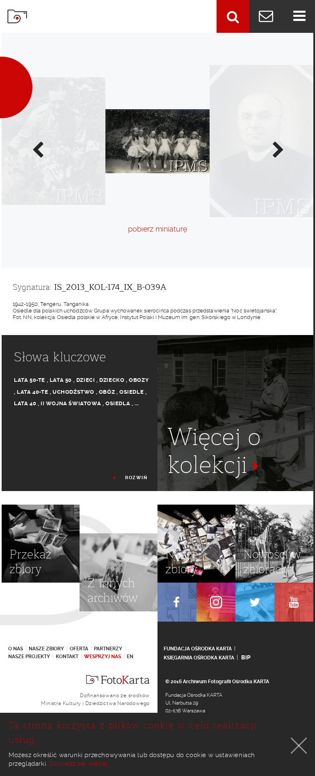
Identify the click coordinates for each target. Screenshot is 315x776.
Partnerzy (108, 649)
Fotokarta (17, 16)
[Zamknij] (299, 745)
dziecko (111, 380)
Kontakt (67, 656)
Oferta (79, 649)
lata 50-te (29, 380)
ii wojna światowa (71, 403)
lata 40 (25, 403)
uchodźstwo (73, 392)
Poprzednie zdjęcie (37, 149)
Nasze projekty (29, 656)
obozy (139, 380)
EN (130, 656)
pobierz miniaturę (157, 229)
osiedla (117, 403)
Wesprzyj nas (102, 656)
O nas (15, 649)
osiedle (131, 392)
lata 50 (61, 380)
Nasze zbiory (46, 649)
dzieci (85, 380)
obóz (107, 392)
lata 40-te (32, 392)
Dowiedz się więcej (78, 763)
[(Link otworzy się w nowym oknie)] (177, 602)
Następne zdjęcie (277, 149)
